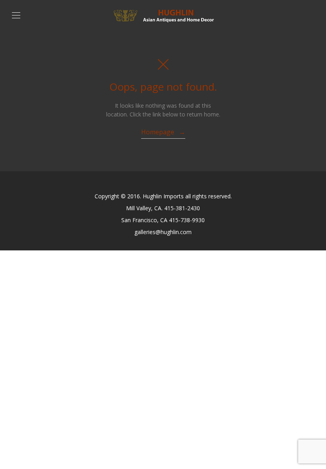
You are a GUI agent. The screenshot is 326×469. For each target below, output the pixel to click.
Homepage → (163, 132)
